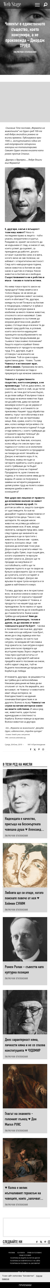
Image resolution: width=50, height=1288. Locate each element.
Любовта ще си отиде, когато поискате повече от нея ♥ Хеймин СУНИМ (24, 898)
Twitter (35, 749)
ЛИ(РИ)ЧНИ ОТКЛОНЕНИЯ (25, 51)
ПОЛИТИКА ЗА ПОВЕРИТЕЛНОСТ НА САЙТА (25, 1261)
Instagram (43, 749)
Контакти (21, 1253)
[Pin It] (39, 749)
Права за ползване (34, 1253)
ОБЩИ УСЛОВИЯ (25, 1255)
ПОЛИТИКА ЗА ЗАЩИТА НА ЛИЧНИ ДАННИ (25, 1258)
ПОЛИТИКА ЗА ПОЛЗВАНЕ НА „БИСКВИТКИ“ (25, 1263)
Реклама (11, 1253)
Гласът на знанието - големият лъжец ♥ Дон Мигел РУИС (21, 1119)
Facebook (30, 749)
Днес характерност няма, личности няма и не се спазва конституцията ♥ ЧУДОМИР (25, 1045)
